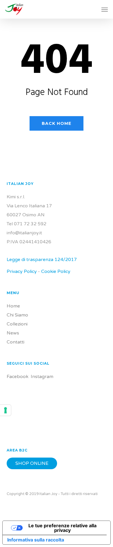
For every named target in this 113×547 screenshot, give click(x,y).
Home (13, 306)
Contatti (15, 342)
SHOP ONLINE (31, 463)
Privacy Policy (22, 271)
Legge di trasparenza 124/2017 (42, 259)
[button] (104, 9)
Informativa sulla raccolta (35, 540)
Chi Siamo (17, 315)
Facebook (17, 376)
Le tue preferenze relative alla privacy (62, 528)
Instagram (42, 376)
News (13, 333)
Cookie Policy (55, 271)
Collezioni (17, 324)
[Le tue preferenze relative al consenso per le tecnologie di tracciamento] (5, 410)
